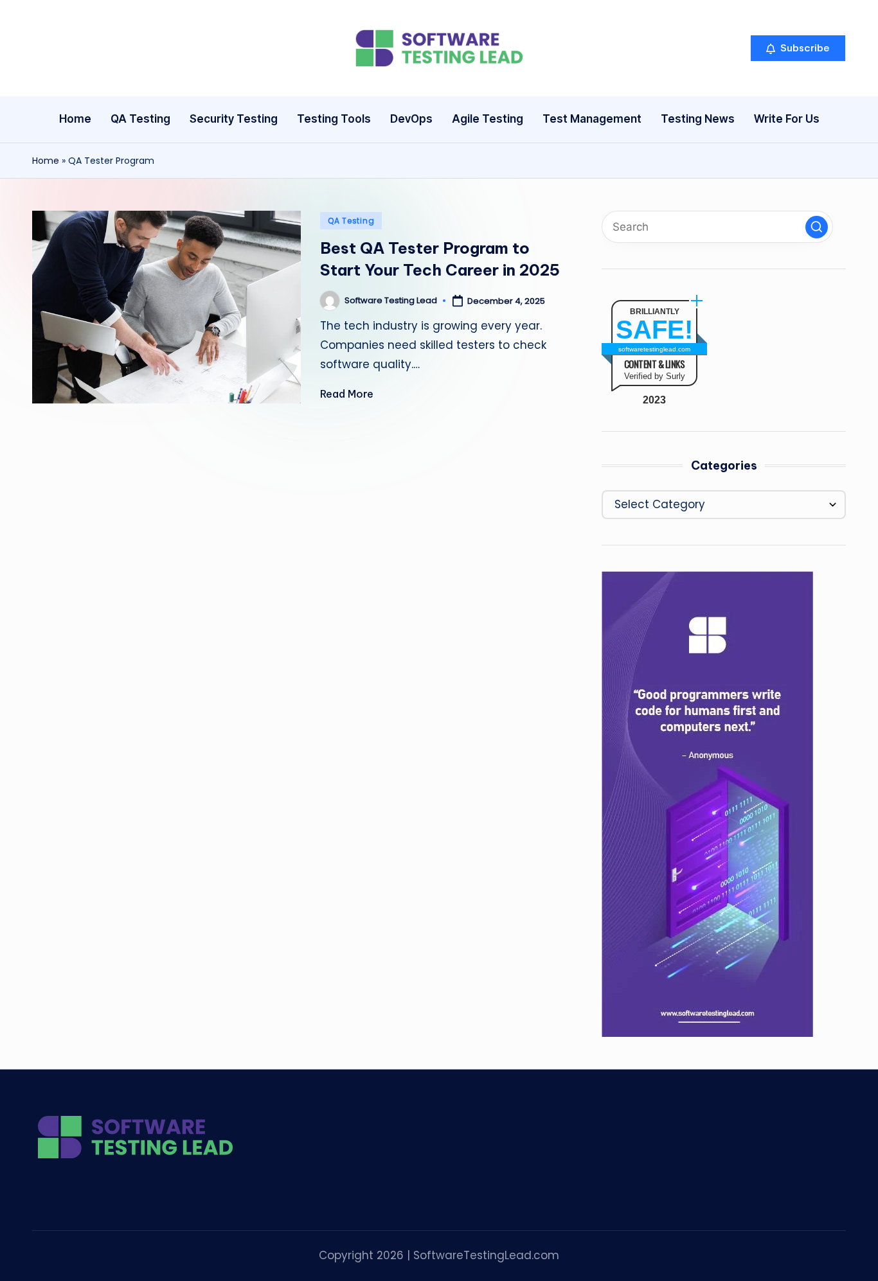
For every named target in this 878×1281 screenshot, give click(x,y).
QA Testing (351, 220)
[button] (798, 48)
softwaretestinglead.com (654, 349)
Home (45, 160)
